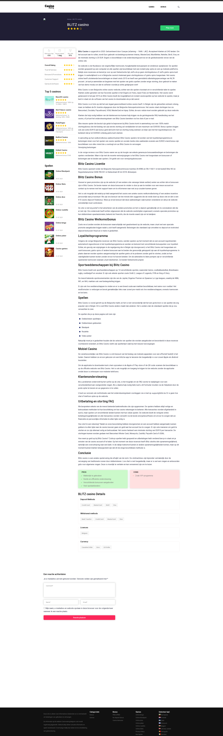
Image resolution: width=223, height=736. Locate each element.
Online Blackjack (141, 717)
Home (69, 19)
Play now (170, 28)
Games (151, 7)
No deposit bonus (118, 717)
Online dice (139, 720)
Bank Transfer (87, 519)
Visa (114, 505)
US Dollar (107, 547)
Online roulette (140, 726)
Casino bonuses (118, 720)
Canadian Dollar (87, 547)
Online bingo (140, 715)
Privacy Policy (140, 731)
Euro (98, 547)
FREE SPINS (116, 715)
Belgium (84, 533)
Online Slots (139, 729)
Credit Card (86, 505)
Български (139, 734)
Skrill (107, 505)
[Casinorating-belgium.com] (50, 7)
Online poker (140, 723)
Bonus (163, 7)
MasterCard (98, 505)
